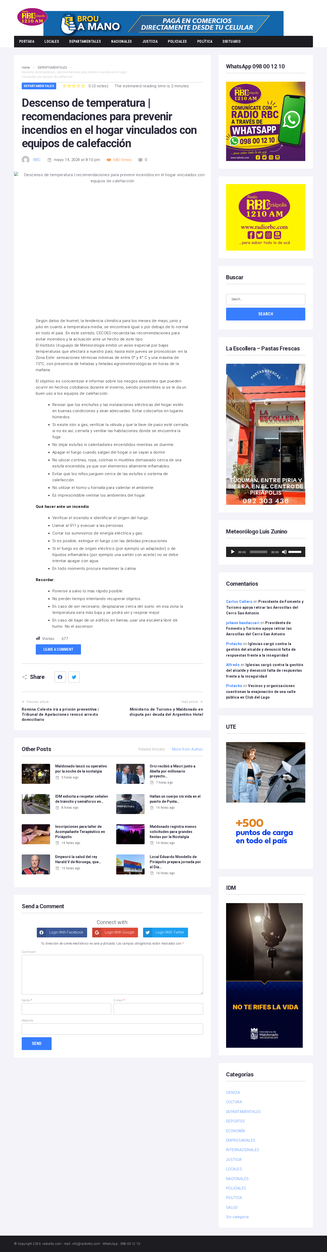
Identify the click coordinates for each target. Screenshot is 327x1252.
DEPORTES (235, 1121)
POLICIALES (177, 41)
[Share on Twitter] (74, 677)
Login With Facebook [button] (66, 932)
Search (265, 314)
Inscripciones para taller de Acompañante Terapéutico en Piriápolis (80, 832)
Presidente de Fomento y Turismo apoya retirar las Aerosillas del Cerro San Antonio (264, 607)
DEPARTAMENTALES (85, 41)
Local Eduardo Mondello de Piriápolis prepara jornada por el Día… (175, 862)
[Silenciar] (284, 551)
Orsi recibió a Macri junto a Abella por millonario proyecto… (172, 771)
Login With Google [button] (119, 932)
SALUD (232, 1207)
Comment (29, 952)
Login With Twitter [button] (169, 932)
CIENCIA (233, 1092)
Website (27, 1020)
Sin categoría (237, 1217)
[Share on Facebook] (60, 677)
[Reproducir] (232, 551)
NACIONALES (121, 41)
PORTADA (26, 41)
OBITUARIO (232, 41)
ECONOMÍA (235, 1131)
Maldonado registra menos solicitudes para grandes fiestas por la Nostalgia (173, 832)
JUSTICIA (150, 41)
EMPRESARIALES (240, 1140)
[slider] (295, 551)
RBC (37, 159)
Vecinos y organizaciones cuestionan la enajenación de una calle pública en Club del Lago (261, 691)
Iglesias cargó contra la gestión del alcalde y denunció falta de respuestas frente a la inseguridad (261, 649)
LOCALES (51, 41)
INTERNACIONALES (242, 1150)
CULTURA (234, 1102)
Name (27, 1000)
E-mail (119, 1000)
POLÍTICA (205, 41)
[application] (265, 552)
